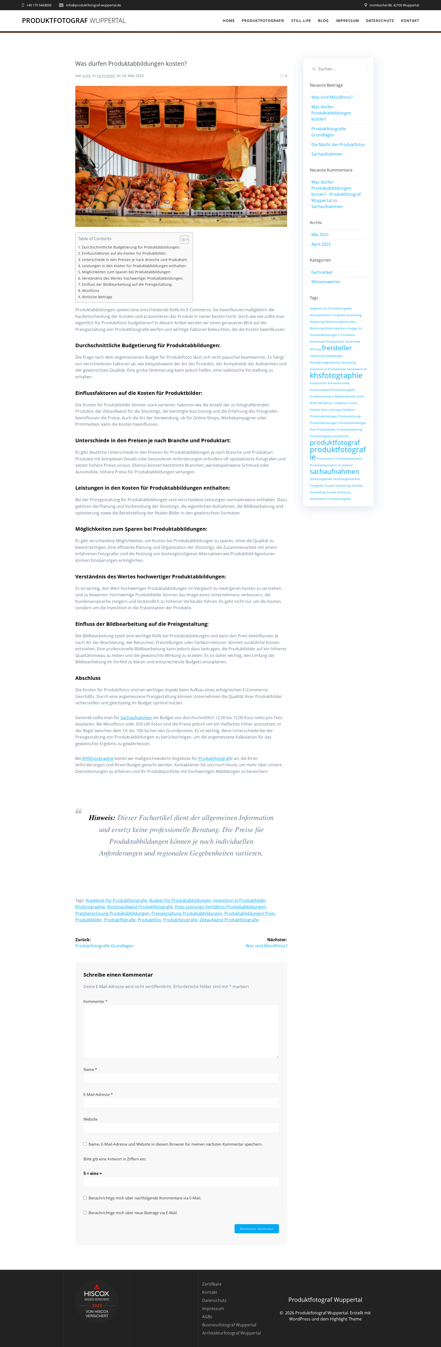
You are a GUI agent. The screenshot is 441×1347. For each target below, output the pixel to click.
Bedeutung (317, 321)
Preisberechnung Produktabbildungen (112, 913)
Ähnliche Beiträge (97, 296)
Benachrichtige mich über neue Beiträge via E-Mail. (133, 1212)
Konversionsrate (338, 383)
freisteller (337, 347)
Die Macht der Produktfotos (338, 144)
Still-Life (301, 20)
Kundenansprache (322, 396)
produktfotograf (335, 442)
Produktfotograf (74, 20)
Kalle (86, 75)
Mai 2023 (319, 234)
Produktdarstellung (349, 429)
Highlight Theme (346, 1319)
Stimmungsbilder (321, 479)
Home (229, 20)
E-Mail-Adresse (98, 1094)
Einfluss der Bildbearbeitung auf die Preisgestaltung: (127, 284)
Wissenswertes (325, 281)
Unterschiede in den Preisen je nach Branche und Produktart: (135, 259)
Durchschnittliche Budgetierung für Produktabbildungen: (131, 247)
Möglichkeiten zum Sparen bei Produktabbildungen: (126, 271)
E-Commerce (346, 335)
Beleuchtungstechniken (340, 321)
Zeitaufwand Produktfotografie (229, 920)
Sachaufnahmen (136, 717)
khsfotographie (90, 907)
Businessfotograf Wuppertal (229, 1325)
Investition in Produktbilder (239, 900)
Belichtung (317, 328)
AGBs (207, 1316)
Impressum (347, 20)
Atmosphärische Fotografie (327, 315)
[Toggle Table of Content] (182, 239)
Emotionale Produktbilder (327, 341)
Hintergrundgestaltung (325, 362)
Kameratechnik (357, 369)
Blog (323, 20)
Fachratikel (106, 75)
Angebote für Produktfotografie (116, 900)
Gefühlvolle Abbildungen (326, 356)
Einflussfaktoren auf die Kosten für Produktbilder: (124, 253)
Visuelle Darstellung (337, 485)
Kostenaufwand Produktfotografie (140, 907)
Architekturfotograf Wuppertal (231, 1333)
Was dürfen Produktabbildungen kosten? (331, 113)
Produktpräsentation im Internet (331, 465)
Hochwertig (348, 362)
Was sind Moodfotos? (332, 97)
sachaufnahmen (334, 471)
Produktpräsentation (349, 458)
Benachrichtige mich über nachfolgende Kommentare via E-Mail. (145, 1197)
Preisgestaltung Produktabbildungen (186, 913)
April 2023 (320, 244)
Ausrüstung (353, 315)
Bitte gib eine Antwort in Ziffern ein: (114, 1158)
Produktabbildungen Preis (249, 913)
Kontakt (410, 20)
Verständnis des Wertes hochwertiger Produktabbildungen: (132, 278)
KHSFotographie (98, 758)
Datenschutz (380, 20)
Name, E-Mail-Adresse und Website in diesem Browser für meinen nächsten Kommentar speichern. (176, 1144)
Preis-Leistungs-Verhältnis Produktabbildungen (220, 907)
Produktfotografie (263, 20)
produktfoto (149, 920)
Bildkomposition (336, 328)
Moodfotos (325, 403)
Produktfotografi (214, 758)
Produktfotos (325, 458)
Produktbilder (88, 920)
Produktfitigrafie (120, 920)
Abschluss (90, 290)
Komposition (318, 383)
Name (90, 1069)
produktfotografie (180, 920)
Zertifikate (212, 1284)
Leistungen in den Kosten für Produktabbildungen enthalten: (134, 265)
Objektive (340, 403)
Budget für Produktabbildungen (180, 900)
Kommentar (95, 1001)
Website (90, 1119)
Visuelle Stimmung (338, 492)
